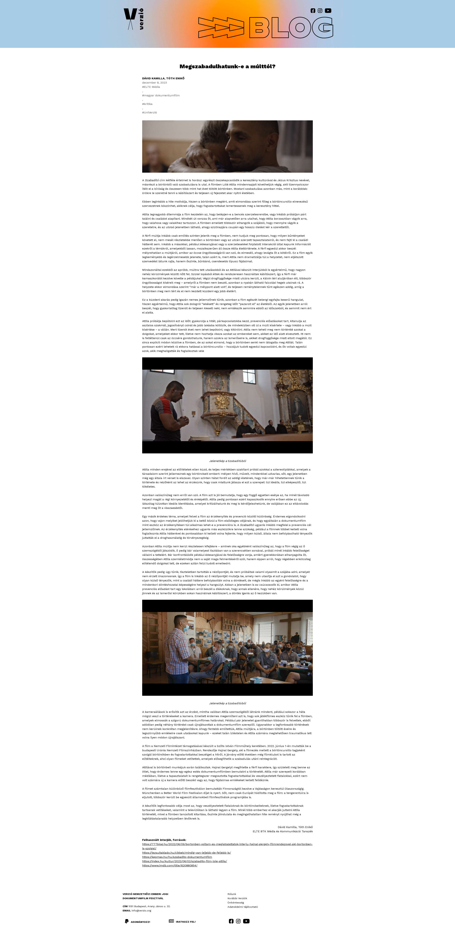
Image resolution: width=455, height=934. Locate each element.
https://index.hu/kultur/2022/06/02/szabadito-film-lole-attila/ (184, 861)
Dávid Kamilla (153, 78)
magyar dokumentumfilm (162, 95)
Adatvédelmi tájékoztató (243, 906)
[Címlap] (133, 19)
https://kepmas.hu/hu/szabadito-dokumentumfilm (177, 857)
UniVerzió (150, 112)
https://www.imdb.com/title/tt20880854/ (169, 865)
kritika (148, 104)
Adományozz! (140, 921)
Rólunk (232, 894)
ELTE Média (152, 87)
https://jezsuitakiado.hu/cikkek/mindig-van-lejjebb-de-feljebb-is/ (186, 852)
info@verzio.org (141, 910)
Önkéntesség (236, 902)
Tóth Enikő (175, 78)
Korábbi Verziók (237, 898)
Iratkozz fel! (185, 921)
